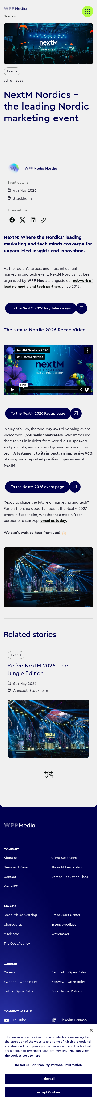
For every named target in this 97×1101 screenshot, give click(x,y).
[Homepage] (26, 825)
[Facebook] (12, 220)
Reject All (48, 1078)
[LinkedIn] (33, 220)
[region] (48, 1062)
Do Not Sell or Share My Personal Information (48, 1065)
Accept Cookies (48, 1092)
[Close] (91, 1030)
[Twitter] (22, 220)
